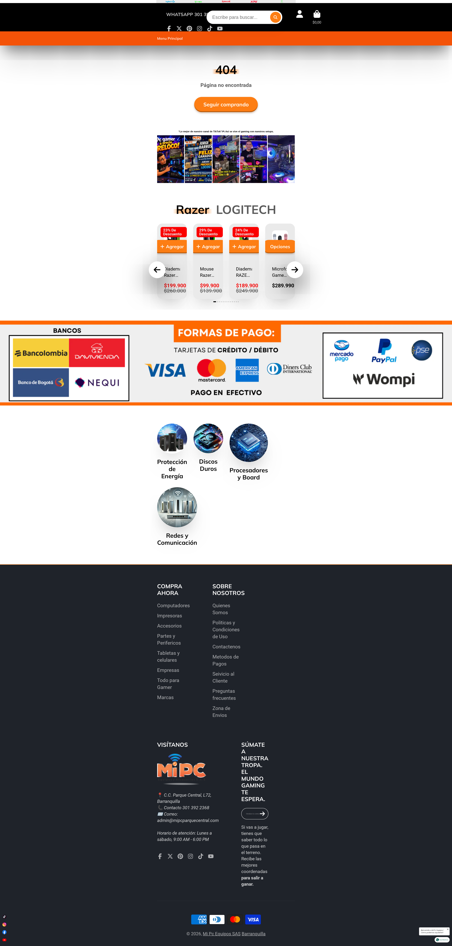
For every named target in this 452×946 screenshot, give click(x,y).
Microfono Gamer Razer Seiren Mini (280, 261)
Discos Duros (208, 448)
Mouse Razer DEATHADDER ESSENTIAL (208, 261)
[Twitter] (179, 28)
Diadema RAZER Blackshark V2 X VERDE (244, 261)
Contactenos (226, 647)
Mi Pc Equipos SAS (222, 933)
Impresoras (169, 616)
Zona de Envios (221, 711)
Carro (317, 17)
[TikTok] (210, 28)
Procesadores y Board (249, 452)
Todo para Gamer (168, 683)
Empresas (168, 670)
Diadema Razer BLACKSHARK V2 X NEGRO (172, 261)
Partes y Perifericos (169, 639)
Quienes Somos (221, 609)
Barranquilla (254, 933)
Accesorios (169, 626)
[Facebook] (169, 28)
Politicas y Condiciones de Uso (226, 629)
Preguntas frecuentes (224, 694)
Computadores (173, 605)
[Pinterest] (189, 28)
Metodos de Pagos (225, 660)
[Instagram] (199, 28)
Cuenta (299, 17)
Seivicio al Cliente (223, 677)
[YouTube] (220, 28)
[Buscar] (275, 17)
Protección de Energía (172, 452)
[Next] (291, 159)
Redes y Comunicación (177, 516)
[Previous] (160, 159)
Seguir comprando (226, 104)
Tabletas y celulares (168, 656)
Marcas (165, 697)
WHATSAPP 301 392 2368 (195, 14)
